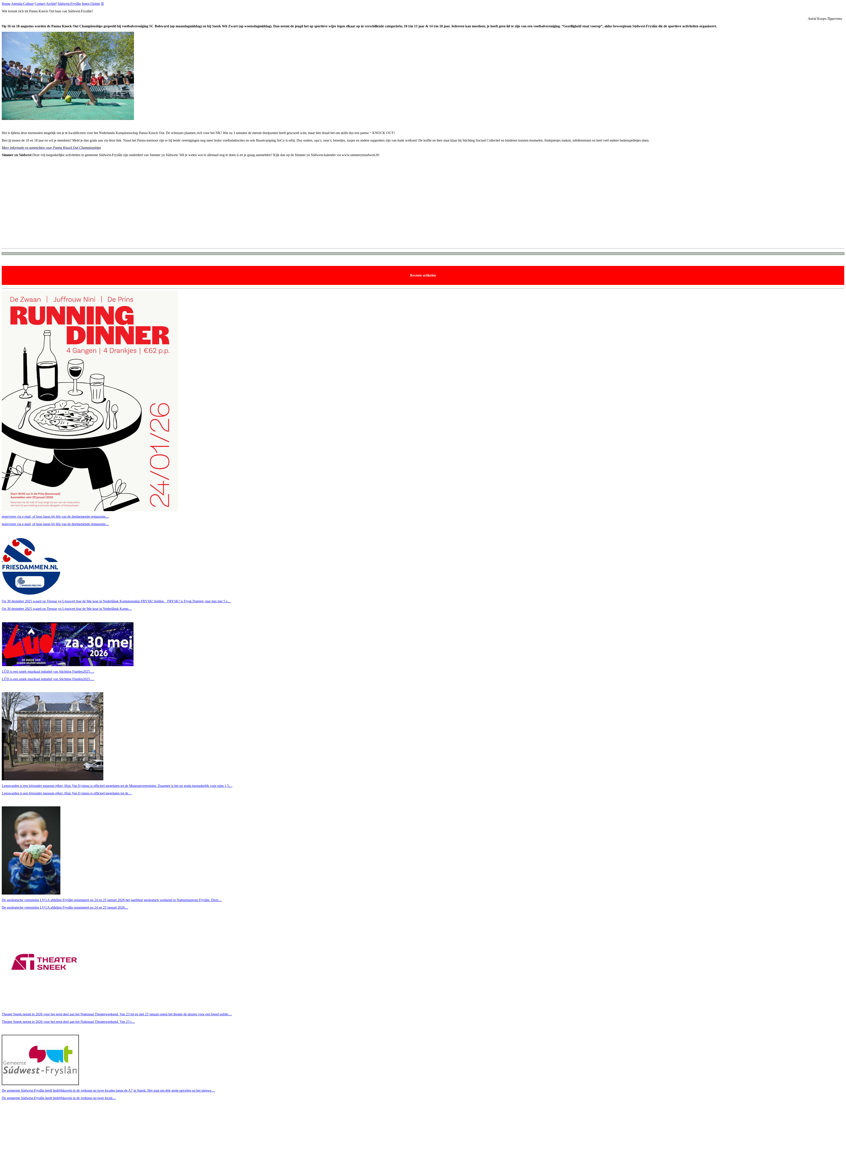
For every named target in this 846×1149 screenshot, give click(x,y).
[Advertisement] (134, 214)
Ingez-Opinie (91, 4)
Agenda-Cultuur (22, 4)
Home (6, 4)
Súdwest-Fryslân (69, 4)
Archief (51, 4)
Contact (40, 4)
